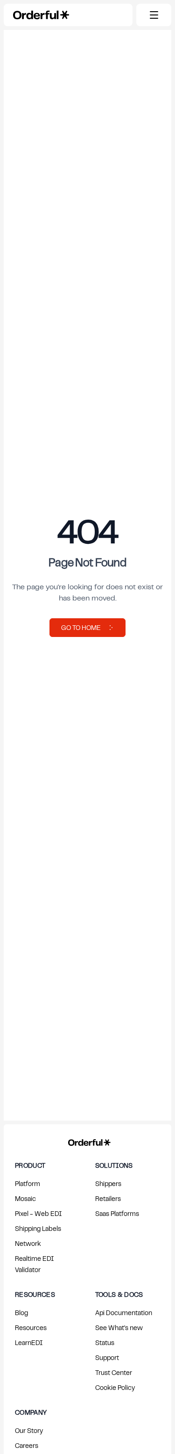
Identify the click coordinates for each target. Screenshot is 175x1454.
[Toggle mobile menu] (153, 15)
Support (107, 1357)
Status (104, 1342)
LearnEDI (29, 1342)
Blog (21, 1313)
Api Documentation (123, 1313)
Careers (26, 1445)
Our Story (29, 1430)
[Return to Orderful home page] (87, 1141)
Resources (31, 1327)
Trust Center (113, 1372)
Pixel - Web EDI (38, 1213)
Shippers (108, 1183)
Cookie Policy (115, 1387)
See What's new (119, 1327)
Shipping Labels (38, 1228)
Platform (27, 1183)
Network (28, 1243)
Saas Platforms (117, 1213)
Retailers (108, 1198)
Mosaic (25, 1198)
